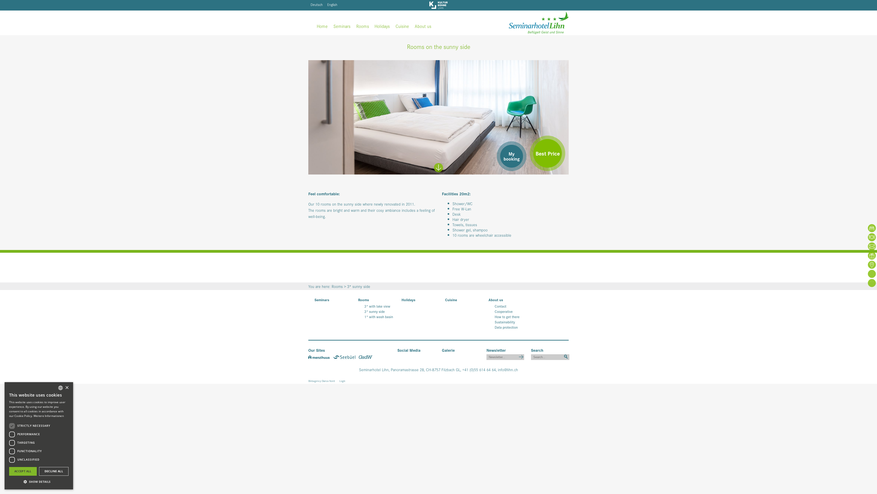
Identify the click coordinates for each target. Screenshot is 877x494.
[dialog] (39, 435)
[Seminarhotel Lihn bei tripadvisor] (420, 356)
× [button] (67, 387)
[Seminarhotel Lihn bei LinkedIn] (414, 356)
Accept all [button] (23, 471)
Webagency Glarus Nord (321, 381)
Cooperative (504, 311)
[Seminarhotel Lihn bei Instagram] (407, 356)
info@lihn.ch (508, 369)
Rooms (362, 26)
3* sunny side (374, 311)
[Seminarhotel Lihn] (539, 22)
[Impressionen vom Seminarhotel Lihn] (443, 356)
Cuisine (402, 26)
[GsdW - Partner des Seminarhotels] (367, 356)
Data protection (506, 327)
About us (423, 26)
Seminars (342, 26)
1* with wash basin (378, 316)
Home (322, 26)
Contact (500, 306)
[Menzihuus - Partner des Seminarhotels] (320, 356)
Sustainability (505, 322)
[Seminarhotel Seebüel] (346, 356)
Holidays (382, 26)
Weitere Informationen (49, 416)
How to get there (507, 316)
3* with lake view (377, 306)
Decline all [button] (54, 471)
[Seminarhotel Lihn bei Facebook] (400, 356)
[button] (39, 482)
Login (342, 381)
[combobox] (60, 388)
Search (566, 356)
